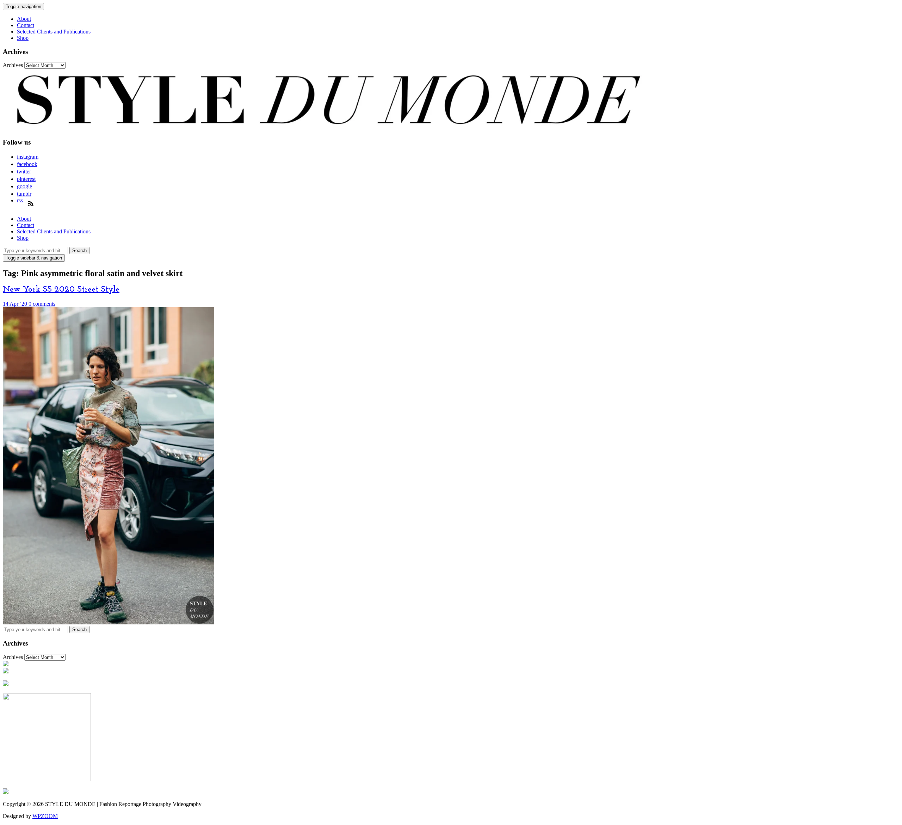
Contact (25, 25)
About (24, 19)
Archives (13, 65)
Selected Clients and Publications (54, 32)
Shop (23, 38)
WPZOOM (45, 816)
